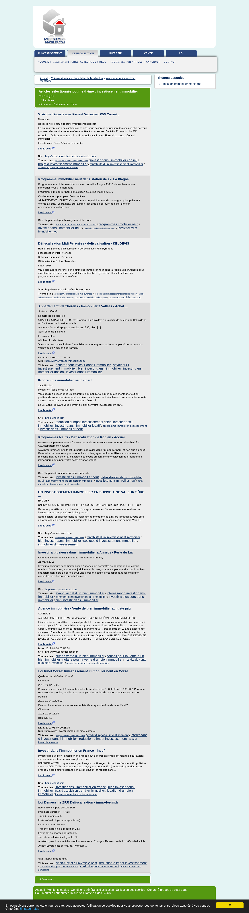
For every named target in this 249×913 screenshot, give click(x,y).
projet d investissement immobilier (62, 164)
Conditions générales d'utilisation (92, 889)
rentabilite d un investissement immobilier (116, 164)
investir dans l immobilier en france (80, 787)
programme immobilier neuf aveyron (91, 297)
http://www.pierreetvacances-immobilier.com (70, 156)
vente (148, 53)
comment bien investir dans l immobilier (80, 596)
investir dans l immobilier (84, 372)
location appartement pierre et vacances (58, 167)
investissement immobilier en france (76, 794)
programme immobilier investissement (125, 425)
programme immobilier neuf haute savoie (76, 224)
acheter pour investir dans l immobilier (83, 365)
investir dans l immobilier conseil (113, 160)
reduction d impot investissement (79, 422)
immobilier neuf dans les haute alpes (100, 228)
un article (135, 62)
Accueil (43, 62)
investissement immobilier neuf (115, 480)
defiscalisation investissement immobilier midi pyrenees (118, 294)
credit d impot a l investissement (108, 735)
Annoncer (153, 62)
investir (115, 53)
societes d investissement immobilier (110, 541)
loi (181, 53)
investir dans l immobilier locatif (78, 425)
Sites (75, 62)
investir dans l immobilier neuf (59, 228)
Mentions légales (58, 889)
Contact (170, 62)
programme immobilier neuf (118, 224)
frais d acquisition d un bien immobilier (80, 790)
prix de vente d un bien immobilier (79, 656)
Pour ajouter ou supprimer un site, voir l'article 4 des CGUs (73, 893)
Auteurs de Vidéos (93, 62)
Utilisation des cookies (130, 889)
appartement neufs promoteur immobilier (69, 480)
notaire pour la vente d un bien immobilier (92, 659)
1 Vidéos (58, 104)
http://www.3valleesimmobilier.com (65, 360)
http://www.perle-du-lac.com (61, 589)
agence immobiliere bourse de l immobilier (88, 663)
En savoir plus (29, 908)
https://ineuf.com (54, 417)
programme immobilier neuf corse (70, 735)
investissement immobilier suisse (69, 537)
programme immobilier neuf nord (125, 297)
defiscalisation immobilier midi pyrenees (55, 297)
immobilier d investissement (58, 544)
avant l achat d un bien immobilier (80, 593)
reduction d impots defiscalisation (59, 866)
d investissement (50, 53)
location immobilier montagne (182, 83)
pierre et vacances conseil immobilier (71, 160)
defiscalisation (83, 53)
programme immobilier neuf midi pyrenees (73, 294)
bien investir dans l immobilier (99, 368)
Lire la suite (45, 148)
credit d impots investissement (99, 866)
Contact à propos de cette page (167, 889)
